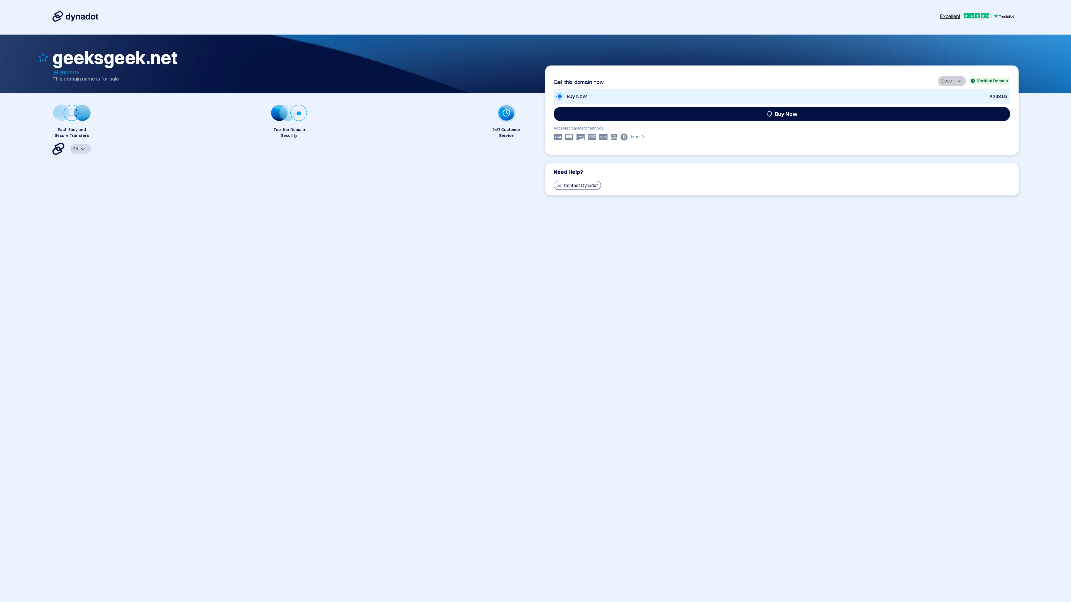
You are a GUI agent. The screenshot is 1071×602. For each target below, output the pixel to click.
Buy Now (786, 113)
